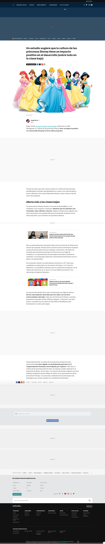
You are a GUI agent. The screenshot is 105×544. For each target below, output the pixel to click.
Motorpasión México (63, 531)
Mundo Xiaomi (16, 522)
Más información (63, 542)
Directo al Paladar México (52, 531)
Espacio (69, 38)
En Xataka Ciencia (52, 232)
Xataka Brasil (16, 533)
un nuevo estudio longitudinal (45, 126)
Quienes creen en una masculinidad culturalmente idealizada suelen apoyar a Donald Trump (61, 283)
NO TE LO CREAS (64, 5)
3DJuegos (27, 513)
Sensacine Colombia (38, 533)
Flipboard (87, 5)
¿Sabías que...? (16, 482)
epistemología (16, 490)
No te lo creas (43, 482)
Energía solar (43, 38)
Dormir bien (57, 472)
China (59, 38)
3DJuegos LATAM (28, 531)
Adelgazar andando (48, 472)
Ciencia (25, 38)
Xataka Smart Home (16, 519)
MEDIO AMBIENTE (41, 5)
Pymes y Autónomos (85, 515)
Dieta (36, 38)
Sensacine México (40, 531)
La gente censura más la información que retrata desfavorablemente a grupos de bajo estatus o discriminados (62, 235)
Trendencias (74, 513)
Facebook (84, 5)
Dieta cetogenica (38, 472)
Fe (27, 488)
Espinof (38, 515)
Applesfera (15, 517)
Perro (49, 38)
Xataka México (16, 531)
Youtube (91, 5)
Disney (51, 382)
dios (41, 490)
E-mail (44, 64)
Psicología (34, 382)
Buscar (89, 500)
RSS (71, 493)
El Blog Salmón (86, 513)
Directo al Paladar (52, 513)
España (54, 38)
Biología (28, 485)
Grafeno (25, 472)
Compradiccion (75, 517)
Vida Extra (27, 515)
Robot (74, 38)
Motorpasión (63, 513)
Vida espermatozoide (76, 472)
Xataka (14, 513)
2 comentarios (31, 64)
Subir (88, 506)
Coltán (30, 472)
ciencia (42, 488)
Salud (41, 485)
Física (14, 485)
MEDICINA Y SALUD (21, 5)
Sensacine (38, 513)
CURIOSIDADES (53, 5)
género (46, 382)
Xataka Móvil (16, 515)
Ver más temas (17, 494)
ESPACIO (31, 5)
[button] (35, 120)
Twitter (40, 64)
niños (40, 382)
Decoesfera (74, 515)
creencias (29, 490)
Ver (53, 420)
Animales (31, 38)
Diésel (63, 38)
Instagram (89, 5)
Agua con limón (65, 472)
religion (14, 488)
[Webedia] (89, 1)
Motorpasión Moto (64, 515)
